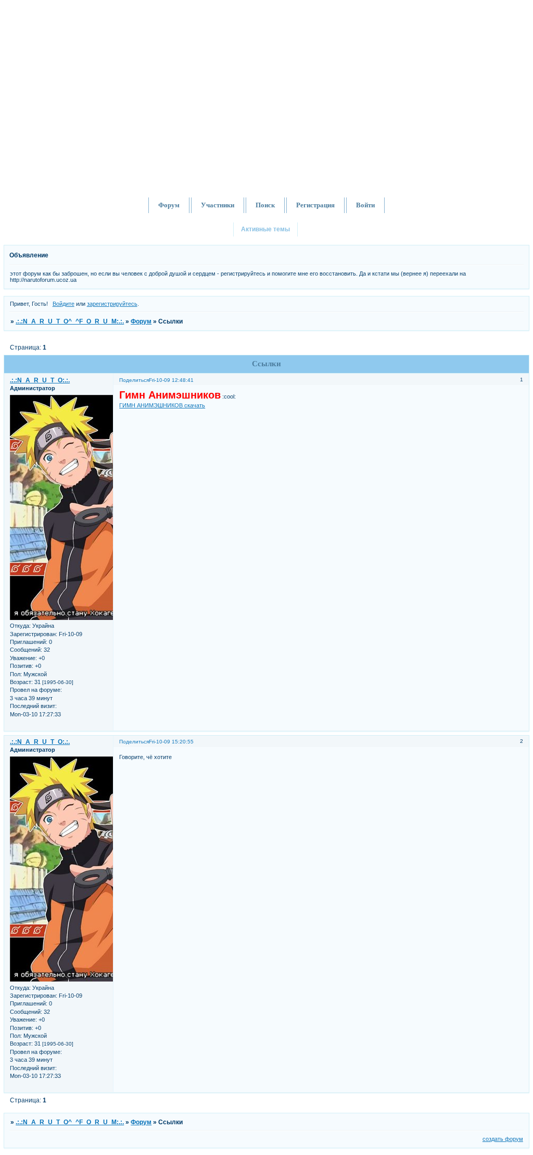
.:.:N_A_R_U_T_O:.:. (40, 380)
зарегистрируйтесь (112, 304)
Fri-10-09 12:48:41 (171, 380)
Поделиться (134, 380)
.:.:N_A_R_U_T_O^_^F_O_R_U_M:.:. (70, 321)
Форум (141, 321)
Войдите (63, 304)
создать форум (503, 1139)
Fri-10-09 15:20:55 (171, 741)
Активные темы (265, 229)
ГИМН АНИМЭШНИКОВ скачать (162, 405)
